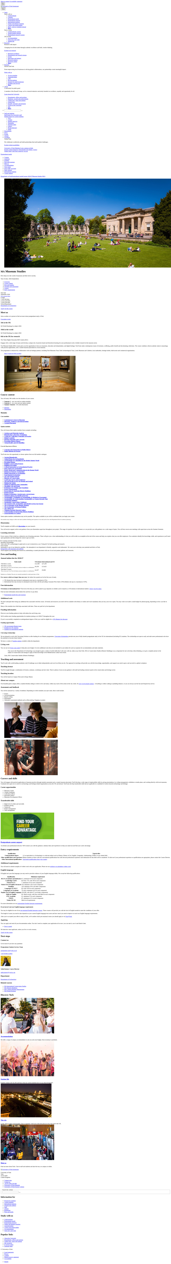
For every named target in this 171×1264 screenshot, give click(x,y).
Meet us (6, 163)
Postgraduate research (10, 1222)
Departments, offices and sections (13, 1240)
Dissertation (7, 409)
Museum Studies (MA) (38, 176)
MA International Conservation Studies (15, 986)
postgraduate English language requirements (29, 903)
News (6, 132)
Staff (5, 1207)
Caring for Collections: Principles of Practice (17, 436)
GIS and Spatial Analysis (11, 476)
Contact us (7, 1182)
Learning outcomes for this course (11, 541)
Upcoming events (6, 319)
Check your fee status (95, 588)
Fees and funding (9, 285)
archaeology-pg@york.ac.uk (9, 950)
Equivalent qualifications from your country (35, 859)
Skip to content (5, 1)
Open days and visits (10, 1230)
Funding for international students (13, 629)
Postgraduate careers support (11, 842)
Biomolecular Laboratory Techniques (15, 435)
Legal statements (9, 1252)
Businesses (7, 1210)
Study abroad (8, 170)
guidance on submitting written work (60, 866)
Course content (8, 283)
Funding (6, 160)
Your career (7, 167)
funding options (17, 641)
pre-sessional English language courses (31, 910)
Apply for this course (7, 308)
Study (6, 12)
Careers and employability (11, 1227)
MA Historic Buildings (10, 988)
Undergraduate (8, 1219)
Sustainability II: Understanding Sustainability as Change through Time (26, 499)
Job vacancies (8, 1243)
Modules (6, 407)
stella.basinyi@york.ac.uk (8, 972)
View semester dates (5, 296)
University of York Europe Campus (14, 1187)
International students (10, 171)
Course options (8, 173)
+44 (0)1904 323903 (6, 953)
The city (4, 1120)
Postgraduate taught (6, 154)
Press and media (8, 1212)
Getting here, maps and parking (13, 1241)
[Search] (22, 110)
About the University (10, 1238)
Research (6, 43)
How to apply (8, 926)
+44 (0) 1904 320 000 (10, 1183)
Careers (6, 288)
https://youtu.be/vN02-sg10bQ (12, 353)
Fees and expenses (9, 162)
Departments (7, 131)
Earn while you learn (10, 168)
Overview (7, 282)
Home (2, 176)
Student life (5, 1079)
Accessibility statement (15, 1)
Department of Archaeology (8, 305)
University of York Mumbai (12, 1185)
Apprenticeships (8, 1226)
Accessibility (7, 1258)
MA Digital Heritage (10, 991)
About (6, 86)
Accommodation (9, 165)
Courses (6, 157)
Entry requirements (9, 290)
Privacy (6, 1254)
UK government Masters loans (12, 626)
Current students (8, 1202)
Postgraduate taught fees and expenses (15, 595)
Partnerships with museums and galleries (12, 549)
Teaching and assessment (11, 286)
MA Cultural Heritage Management (14, 989)
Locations (7, 137)
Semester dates (8, 1246)
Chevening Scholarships (61, 636)
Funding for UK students (11, 628)
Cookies (6, 1255)
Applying (7, 159)
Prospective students (10, 1200)
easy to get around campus (86, 683)
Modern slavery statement (11, 1257)
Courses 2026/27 (27, 176)
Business (6, 65)
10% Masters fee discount (60, 619)
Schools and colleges (10, 1205)
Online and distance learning (12, 1224)
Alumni (6, 136)
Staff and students (9, 113)
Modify (6, 1261)
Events (6, 134)
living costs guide (15, 648)
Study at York (8, 176)
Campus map (8, 1180)
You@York (68, 916)
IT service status (8, 1244)
